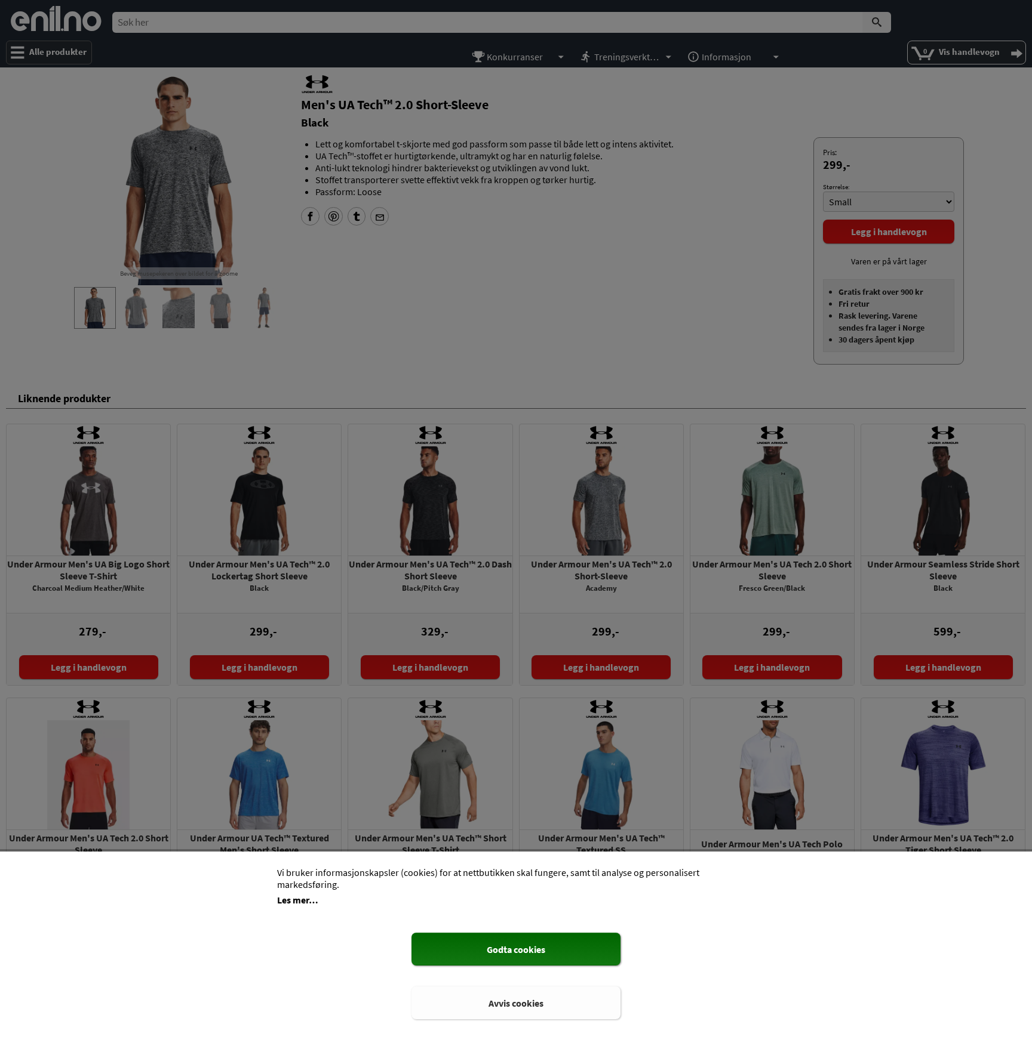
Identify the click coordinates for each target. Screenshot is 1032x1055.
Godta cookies (516, 949)
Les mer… (297, 900)
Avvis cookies (516, 1003)
